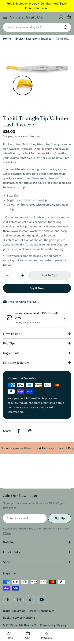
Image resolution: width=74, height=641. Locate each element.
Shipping (8, 136)
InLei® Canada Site (42, 611)
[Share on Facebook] (18, 430)
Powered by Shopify (53, 625)
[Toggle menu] (5, 17)
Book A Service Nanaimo (19, 617)
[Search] (65, 27)
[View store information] (65, 318)
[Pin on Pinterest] (30, 430)
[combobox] (37, 27)
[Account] (61, 17)
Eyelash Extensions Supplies (33, 38)
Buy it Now (37, 288)
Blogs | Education (14, 611)
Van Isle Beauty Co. (26, 17)
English (7, 573)
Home (7, 38)
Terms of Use (49, 528)
